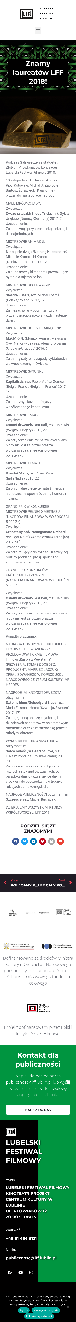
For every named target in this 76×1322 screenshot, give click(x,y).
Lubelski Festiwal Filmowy (48, 13)
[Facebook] (10, 1272)
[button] (38, 30)
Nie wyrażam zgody (46, 1310)
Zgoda (24, 1310)
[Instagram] (31, 1272)
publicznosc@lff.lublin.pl (31, 1258)
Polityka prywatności (39, 1316)
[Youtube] (20, 1272)
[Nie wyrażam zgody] (68, 1308)
